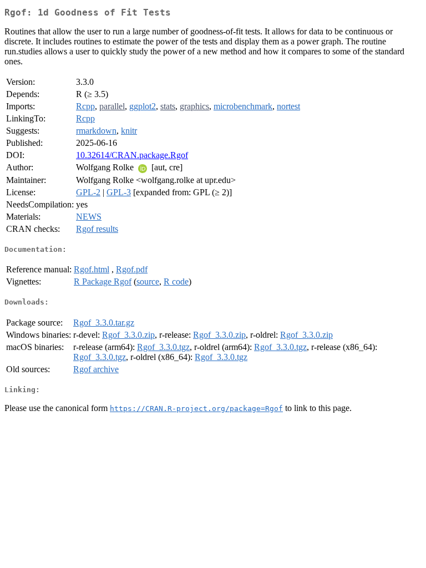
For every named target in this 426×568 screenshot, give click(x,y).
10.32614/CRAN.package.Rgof (132, 155)
